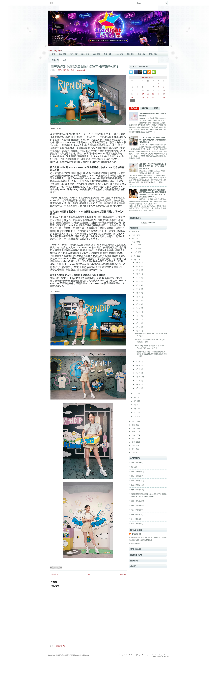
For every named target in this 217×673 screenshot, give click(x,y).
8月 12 (138, 323)
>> (152, 78)
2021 (134, 425)
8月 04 (138, 377)
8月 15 (138, 312)
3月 (135, 409)
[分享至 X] (56, 567)
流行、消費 (74, 54)
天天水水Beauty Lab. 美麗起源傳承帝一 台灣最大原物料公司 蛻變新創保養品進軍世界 (153, 140)
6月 (135, 397)
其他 (64, 60)
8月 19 (138, 300)
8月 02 (138, 384)
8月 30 (138, 266)
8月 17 (138, 308)
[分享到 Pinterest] (61, 567)
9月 (135, 256)
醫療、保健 (141, 54)
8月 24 (138, 281)
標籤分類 (145, 108)
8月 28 (138, 274)
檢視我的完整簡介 (134, 543)
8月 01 (138, 388)
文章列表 (155, 108)
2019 (134, 432)
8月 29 (138, 270)
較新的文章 (54, 574)
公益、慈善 (119, 54)
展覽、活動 (153, 54)
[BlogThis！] (53, 567)
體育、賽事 (56, 60)
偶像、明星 (62, 54)
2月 (135, 412)
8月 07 (138, 369)
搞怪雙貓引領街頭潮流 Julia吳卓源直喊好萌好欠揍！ (84, 66)
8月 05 (138, 373)
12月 (136, 244)
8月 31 (138, 262)
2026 (134, 232)
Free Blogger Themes (162, 655)
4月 (135, 405)
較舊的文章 (123, 574)
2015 (134, 445)
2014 (134, 449)
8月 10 (138, 331)
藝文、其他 (135, 519)
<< (143, 78)
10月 (136, 252)
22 (158, 94)
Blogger (152, 223)
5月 (135, 401)
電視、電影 (130, 54)
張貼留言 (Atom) (61, 646)
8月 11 (138, 327)
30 (164, 97)
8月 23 (138, 285)
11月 (136, 248)
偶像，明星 (135, 485)
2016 (134, 442)
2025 (134, 235)
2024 (134, 239)
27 (148, 97)
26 (143, 97)
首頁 (51, 3)
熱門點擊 (134, 108)
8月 (135, 260)
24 (132, 97)
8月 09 (138, 361)
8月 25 (138, 278)
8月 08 (138, 365)
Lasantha (151, 655)
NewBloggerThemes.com (161, 656)
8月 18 (138, 304)
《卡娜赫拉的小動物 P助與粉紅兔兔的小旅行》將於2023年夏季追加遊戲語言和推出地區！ (151, 354)
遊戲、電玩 (96, 54)
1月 (135, 416)
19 (143, 94)
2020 (134, 428)
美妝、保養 (108, 54)
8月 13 (138, 319)
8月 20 (138, 297)
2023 (134, 242)
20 (148, 94)
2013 (134, 452)
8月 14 (138, 316)
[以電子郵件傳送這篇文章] (51, 567)
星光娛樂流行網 (136, 534)
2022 (134, 421)
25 (137, 97)
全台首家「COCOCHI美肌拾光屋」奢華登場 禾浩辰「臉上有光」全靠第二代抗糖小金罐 (153, 166)
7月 (135, 393)
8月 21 (138, 293)
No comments (80, 70)
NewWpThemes (131, 655)
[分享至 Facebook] (58, 567)
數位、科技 (85, 54)
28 (153, 97)
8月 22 (138, 289)
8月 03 (138, 381)
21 (153, 94)
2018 (134, 435)
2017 (134, 439)
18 (137, 94)
